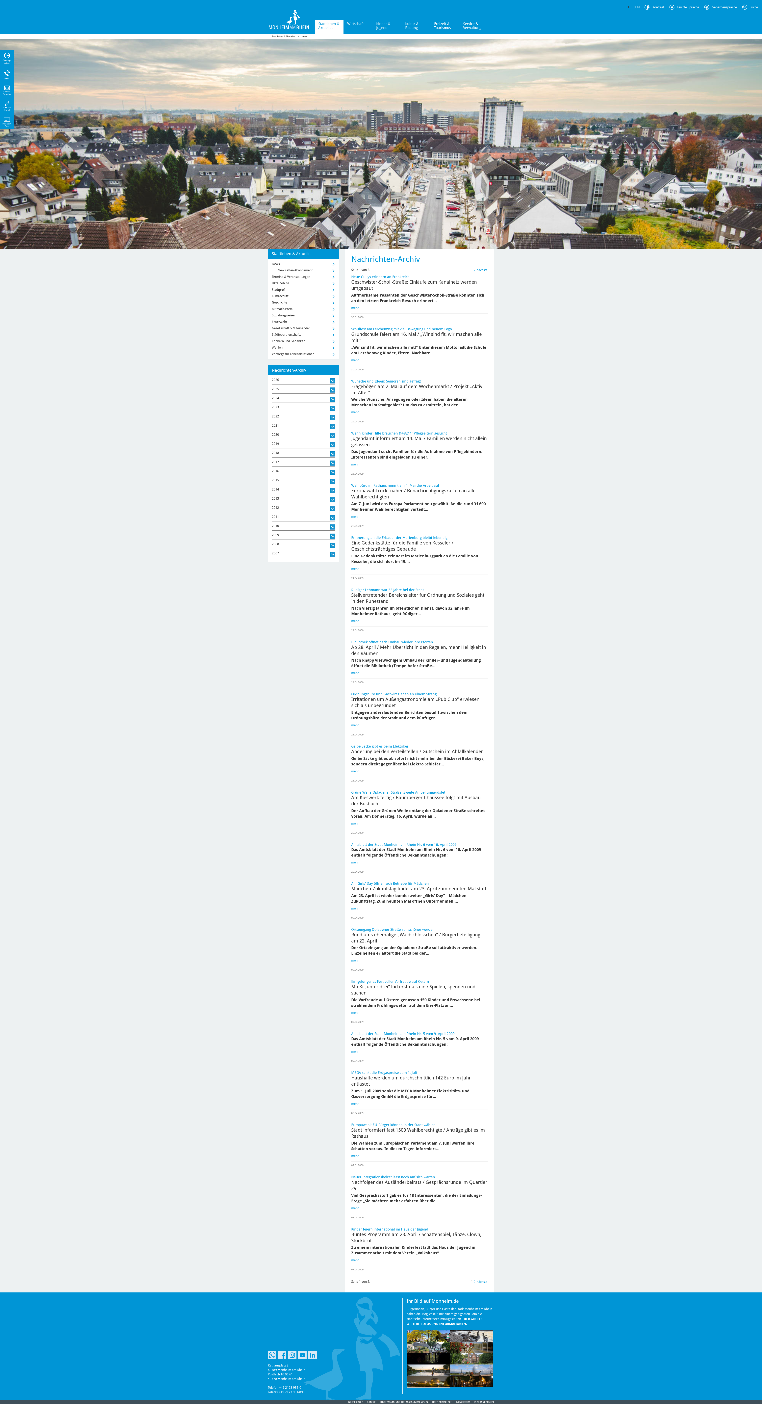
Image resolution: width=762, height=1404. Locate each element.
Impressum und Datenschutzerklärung (404, 1401)
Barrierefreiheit (442, 1401)
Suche (754, 7)
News (304, 36)
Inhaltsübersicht (484, 1401)
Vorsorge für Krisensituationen (293, 354)
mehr (355, 308)
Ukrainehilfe (280, 283)
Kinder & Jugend (383, 26)
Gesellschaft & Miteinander (291, 328)
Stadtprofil (279, 290)
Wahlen (277, 347)
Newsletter (463, 1401)
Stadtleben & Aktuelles (329, 26)
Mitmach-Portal (282, 309)
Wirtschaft (355, 24)
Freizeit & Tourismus (442, 26)
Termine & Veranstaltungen (291, 277)
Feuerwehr (279, 322)
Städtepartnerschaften (287, 334)
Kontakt (371, 1401)
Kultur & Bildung (412, 26)
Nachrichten (355, 1401)
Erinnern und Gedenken (288, 341)
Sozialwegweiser (283, 315)
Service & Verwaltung (472, 26)
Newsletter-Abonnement (295, 270)
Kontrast (658, 7)
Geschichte (279, 302)
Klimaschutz (280, 296)
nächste (482, 270)
